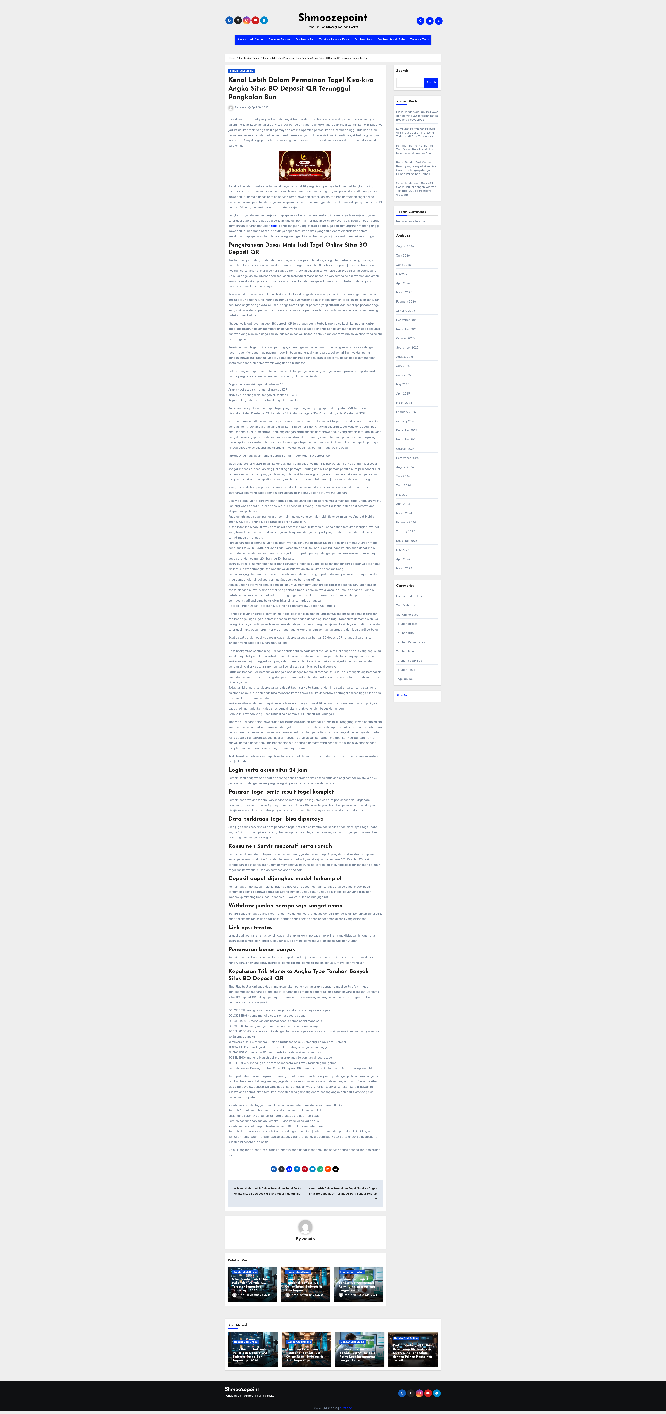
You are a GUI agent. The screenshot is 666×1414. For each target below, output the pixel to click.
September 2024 (407, 458)
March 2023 (404, 568)
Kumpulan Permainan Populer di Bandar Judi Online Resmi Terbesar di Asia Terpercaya (416, 132)
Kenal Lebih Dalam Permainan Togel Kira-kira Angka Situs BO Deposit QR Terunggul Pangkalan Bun (301, 89)
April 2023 (403, 559)
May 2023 (402, 550)
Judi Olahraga (405, 605)
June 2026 (403, 264)
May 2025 (402, 384)
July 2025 (403, 366)
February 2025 (406, 412)
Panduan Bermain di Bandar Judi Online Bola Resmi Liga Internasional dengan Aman (415, 149)
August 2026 (405, 246)
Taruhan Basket (279, 39)
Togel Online (404, 679)
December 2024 (407, 430)
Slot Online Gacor (407, 614)
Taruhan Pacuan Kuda (334, 39)
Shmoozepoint (333, 18)
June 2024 (403, 485)
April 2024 (403, 504)
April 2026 (403, 283)
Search (402, 71)
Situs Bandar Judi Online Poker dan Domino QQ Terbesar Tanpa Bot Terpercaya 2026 (417, 115)
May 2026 (402, 274)
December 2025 (406, 320)
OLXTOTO (346, 1408)
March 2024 (404, 513)
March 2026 (404, 292)
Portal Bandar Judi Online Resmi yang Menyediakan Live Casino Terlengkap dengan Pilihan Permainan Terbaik (412, 1353)
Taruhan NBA (304, 39)
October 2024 (405, 448)
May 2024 (402, 494)
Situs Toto (402, 695)
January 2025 (405, 421)
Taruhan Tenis (419, 39)
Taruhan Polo (363, 39)
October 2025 (405, 338)
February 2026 (406, 301)
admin (243, 107)
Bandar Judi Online (250, 39)
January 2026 (405, 310)
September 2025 (407, 347)
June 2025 (403, 375)
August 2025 (405, 356)
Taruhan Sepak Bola (391, 39)
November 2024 (407, 439)
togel (274, 226)
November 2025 (406, 329)
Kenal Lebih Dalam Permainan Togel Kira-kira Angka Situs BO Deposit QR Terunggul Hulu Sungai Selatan (343, 1191)
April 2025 (403, 393)
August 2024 (405, 467)
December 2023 (406, 540)
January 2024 (405, 531)
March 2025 (404, 402)
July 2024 (403, 476)
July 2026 (403, 255)
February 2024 (406, 522)
